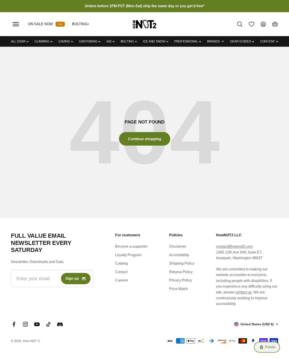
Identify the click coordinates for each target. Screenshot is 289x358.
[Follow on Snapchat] (60, 324)
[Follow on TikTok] (48, 324)
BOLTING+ (80, 24)
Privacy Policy (180, 280)
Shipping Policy (181, 263)
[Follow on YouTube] (37, 324)
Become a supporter (131, 246)
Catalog (121, 263)
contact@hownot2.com (234, 246)
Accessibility (179, 255)
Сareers (121, 280)
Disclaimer (177, 246)
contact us (243, 292)
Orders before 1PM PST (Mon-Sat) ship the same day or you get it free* (144, 6)
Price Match (178, 289)
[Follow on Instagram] (25, 324)
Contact (121, 272)
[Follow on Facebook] (14, 324)
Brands (213, 41)
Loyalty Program (128, 255)
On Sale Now (40, 24)
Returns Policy (181, 272)
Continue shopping (144, 139)
